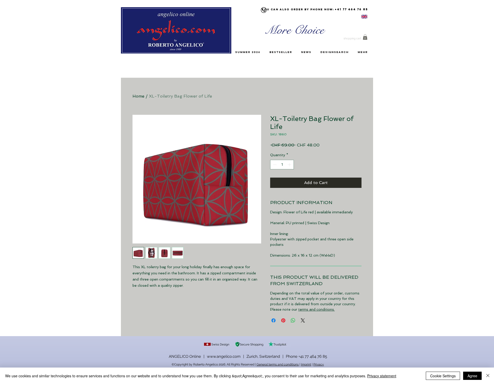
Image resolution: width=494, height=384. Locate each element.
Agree (472, 375)
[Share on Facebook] (273, 320)
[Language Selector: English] (358, 16)
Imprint (306, 364)
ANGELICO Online (185, 356)
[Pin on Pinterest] (283, 320)
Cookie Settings (443, 375)
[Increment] (290, 164)
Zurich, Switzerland (263, 356)
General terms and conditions (278, 364)
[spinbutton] (282, 164)
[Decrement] (274, 164)
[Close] (488, 376)
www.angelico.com (224, 356)
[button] (365, 37)
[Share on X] (303, 320)
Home (138, 96)
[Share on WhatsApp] (293, 320)
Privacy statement (381, 375)
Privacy (318, 364)
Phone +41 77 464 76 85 (306, 356)
